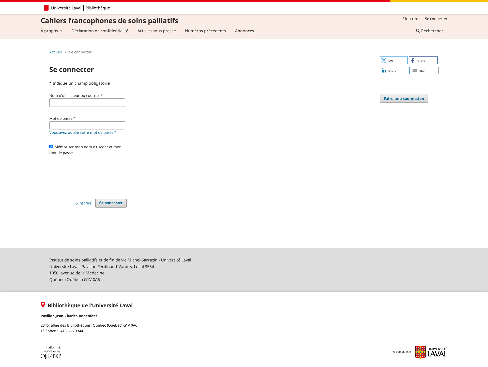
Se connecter (436, 18)
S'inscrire (410, 18)
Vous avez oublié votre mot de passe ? (82, 132)
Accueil (55, 51)
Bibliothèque (98, 8)
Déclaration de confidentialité (99, 31)
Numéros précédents (205, 31)
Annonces (244, 31)
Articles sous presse (157, 31)
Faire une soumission (404, 98)
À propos (50, 31)
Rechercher (431, 31)
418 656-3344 (71, 330)
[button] (394, 60)
